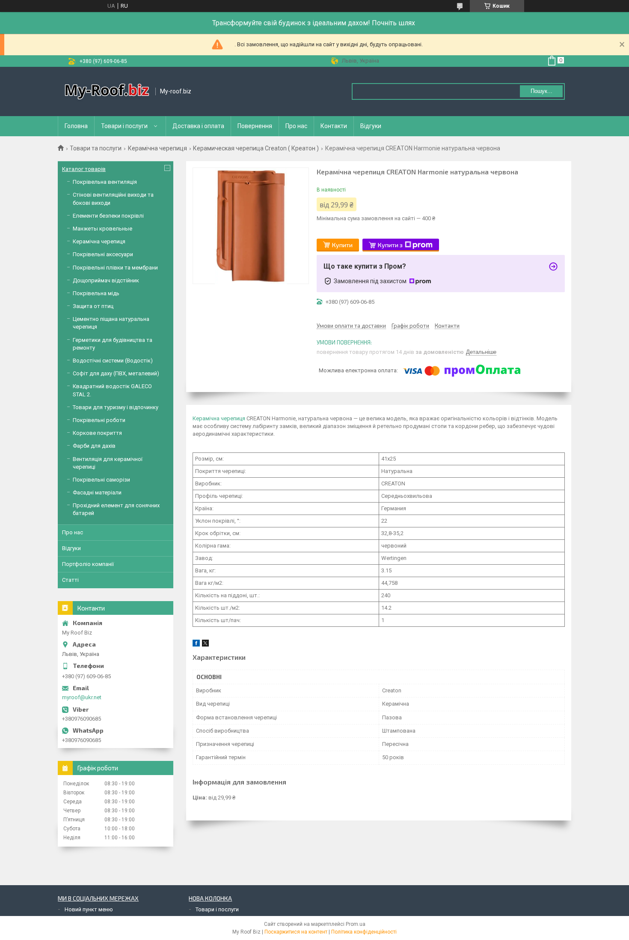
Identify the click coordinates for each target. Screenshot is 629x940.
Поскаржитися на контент (295, 932)
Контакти (333, 126)
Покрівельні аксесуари (103, 254)
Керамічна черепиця (157, 148)
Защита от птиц (93, 306)
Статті (70, 580)
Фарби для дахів (94, 446)
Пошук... (541, 91)
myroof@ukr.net (81, 697)
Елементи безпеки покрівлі (108, 216)
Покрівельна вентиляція (105, 182)
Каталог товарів (84, 169)
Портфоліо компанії (88, 564)
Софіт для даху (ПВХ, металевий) (116, 373)
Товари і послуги (124, 126)
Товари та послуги (96, 148)
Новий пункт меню (89, 909)
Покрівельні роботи (99, 420)
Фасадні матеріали (97, 492)
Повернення (254, 126)
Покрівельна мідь (96, 293)
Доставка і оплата (198, 126)
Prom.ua (355, 924)
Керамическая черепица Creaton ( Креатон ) (256, 148)
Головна (76, 126)
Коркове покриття (97, 433)
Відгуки (370, 126)
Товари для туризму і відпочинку (115, 407)
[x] (205, 644)
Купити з (390, 244)
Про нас (296, 126)
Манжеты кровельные (102, 228)
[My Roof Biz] (107, 91)
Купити (342, 244)
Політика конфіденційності (364, 932)
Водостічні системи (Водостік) (113, 360)
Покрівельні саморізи (101, 479)
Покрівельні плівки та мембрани (115, 267)
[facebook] (196, 644)
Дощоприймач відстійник (106, 280)
